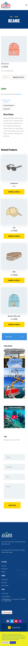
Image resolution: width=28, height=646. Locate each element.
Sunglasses (14, 183)
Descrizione (6, 101)
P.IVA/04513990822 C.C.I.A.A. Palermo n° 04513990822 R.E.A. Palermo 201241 (13, 600)
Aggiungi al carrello (18, 77)
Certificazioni (4, 579)
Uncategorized (7, 397)
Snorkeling (6, 440)
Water (18, 440)
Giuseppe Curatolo (17, 349)
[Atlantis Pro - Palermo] (5, 5)
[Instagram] (20, 621)
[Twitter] (12, 621)
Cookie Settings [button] (5, 642)
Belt (14, 272)
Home (11, 16)
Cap (14, 227)
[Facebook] (8, 621)
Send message (12, 505)
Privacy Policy (4, 593)
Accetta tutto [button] (13, 642)
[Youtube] (16, 621)
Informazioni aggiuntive (8, 105)
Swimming (6, 394)
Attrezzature (4, 582)
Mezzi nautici (4, 569)
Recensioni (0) (6, 109)
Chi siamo (3, 566)
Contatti (3, 571)
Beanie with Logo (14, 316)
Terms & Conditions (5, 596)
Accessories (18, 94)
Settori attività (4, 585)
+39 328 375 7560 (15, 627)
